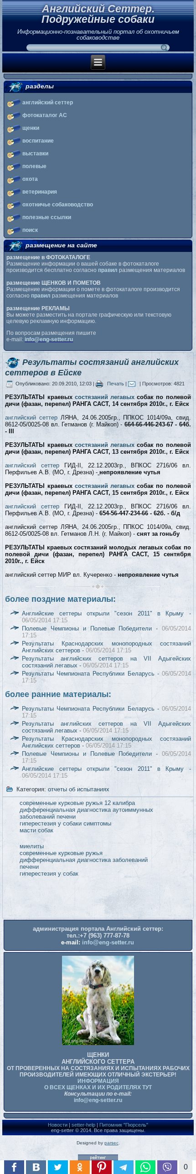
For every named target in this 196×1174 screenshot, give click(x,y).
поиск (30, 230)
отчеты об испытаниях (78, 789)
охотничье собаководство (57, 204)
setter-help (83, 1125)
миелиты (32, 846)
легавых (122, 397)
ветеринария (39, 192)
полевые (34, 166)
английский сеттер (47, 102)
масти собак (36, 830)
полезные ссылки (46, 217)
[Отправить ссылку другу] (133, 383)
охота (30, 179)
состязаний (91, 397)
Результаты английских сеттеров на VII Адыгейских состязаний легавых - (106, 662)
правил (108, 270)
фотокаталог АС (44, 115)
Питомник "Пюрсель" (123, 1125)
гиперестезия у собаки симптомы (65, 823)
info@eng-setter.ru (49, 339)
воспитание (38, 141)
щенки (30, 128)
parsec (111, 1142)
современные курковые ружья (61, 853)
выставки (35, 153)
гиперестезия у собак (49, 873)
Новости (57, 1125)
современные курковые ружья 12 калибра (77, 803)
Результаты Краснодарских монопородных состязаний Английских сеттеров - (106, 647)
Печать (115, 383)
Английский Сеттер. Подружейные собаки (98, 14)
